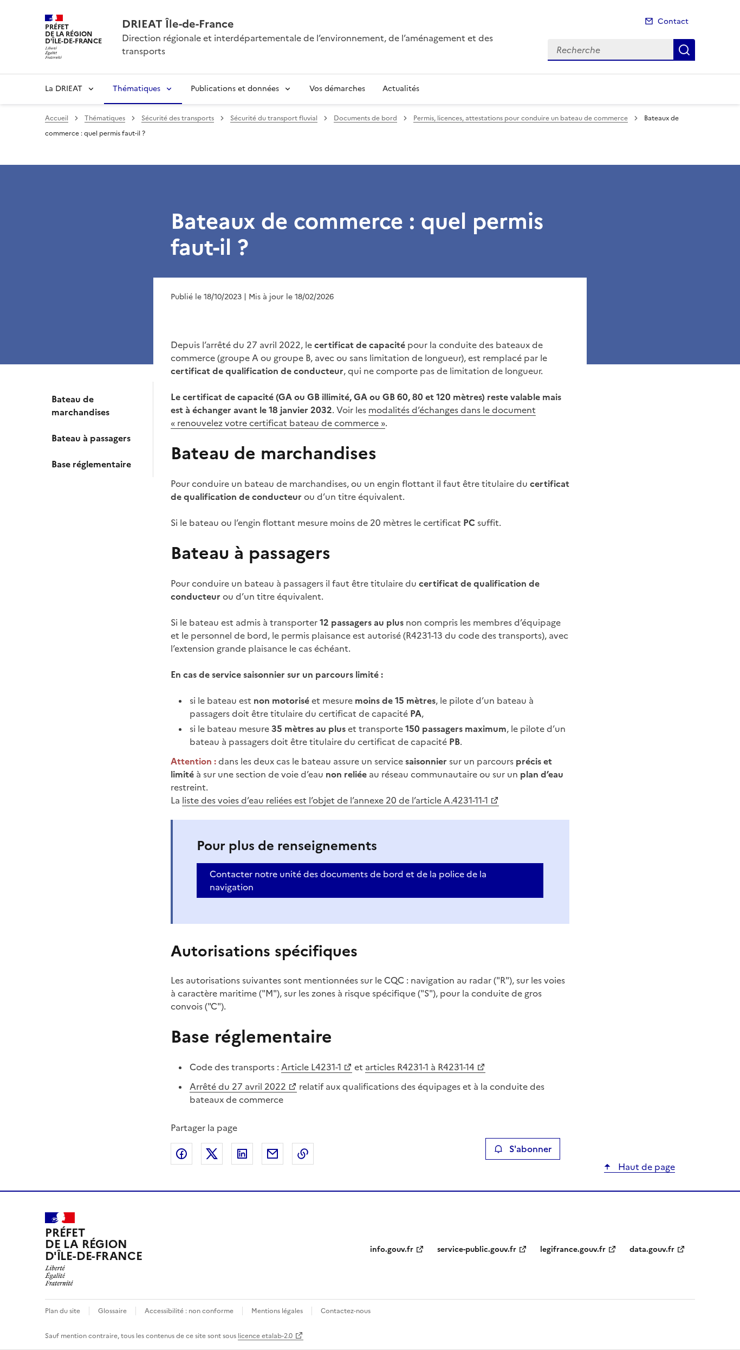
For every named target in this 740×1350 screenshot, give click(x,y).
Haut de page (645, 1166)
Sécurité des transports (177, 118)
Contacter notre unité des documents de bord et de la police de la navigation (348, 880)
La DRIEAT (63, 88)
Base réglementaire (91, 464)
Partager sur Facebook (181, 1154)
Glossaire (112, 1311)
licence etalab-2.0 (265, 1336)
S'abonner (530, 1148)
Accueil (56, 118)
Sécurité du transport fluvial (273, 118)
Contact (673, 21)
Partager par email (272, 1154)
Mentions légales (277, 1311)
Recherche (684, 50)
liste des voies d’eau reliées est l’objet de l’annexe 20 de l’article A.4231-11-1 (335, 800)
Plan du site (62, 1311)
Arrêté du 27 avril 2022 (238, 1086)
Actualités (400, 88)
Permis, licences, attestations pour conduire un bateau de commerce (520, 118)
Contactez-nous (346, 1311)
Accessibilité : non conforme (189, 1311)
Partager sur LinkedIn (242, 1154)
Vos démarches (337, 88)
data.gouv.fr (651, 1249)
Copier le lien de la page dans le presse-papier (303, 1154)
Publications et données (235, 88)
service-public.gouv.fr (476, 1249)
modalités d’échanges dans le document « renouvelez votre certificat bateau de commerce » (353, 416)
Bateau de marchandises (80, 406)
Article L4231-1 (311, 1066)
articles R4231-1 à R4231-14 (420, 1066)
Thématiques (136, 88)
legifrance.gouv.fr (573, 1249)
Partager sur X (212, 1154)
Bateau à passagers (91, 438)
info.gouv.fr (391, 1249)
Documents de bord (365, 118)
